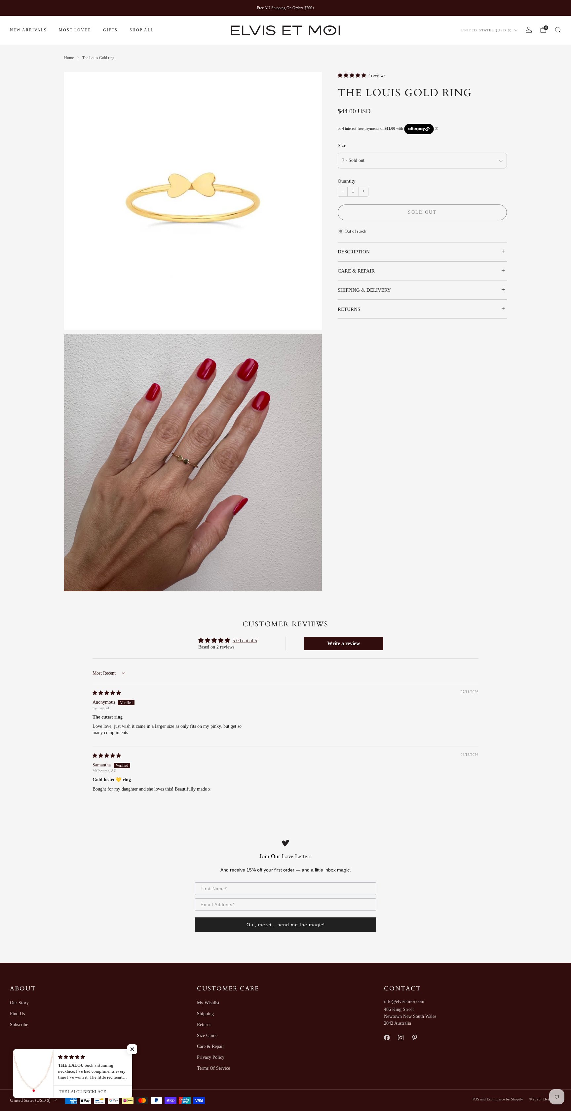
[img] (107, 692)
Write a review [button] (343, 643)
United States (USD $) (486, 30)
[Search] (557, 29)
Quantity (347, 181)
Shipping (205, 1013)
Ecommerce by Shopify (505, 1099)
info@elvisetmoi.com (404, 1001)
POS (476, 1099)
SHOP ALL (142, 30)
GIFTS (110, 30)
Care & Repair (210, 1046)
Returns (204, 1024)
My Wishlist (208, 1002)
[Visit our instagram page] (400, 1038)
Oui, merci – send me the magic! (286, 924)
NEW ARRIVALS (28, 30)
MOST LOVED (75, 30)
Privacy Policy (210, 1057)
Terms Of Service (213, 1068)
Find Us (17, 1013)
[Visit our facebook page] (387, 1038)
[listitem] (285, 8)
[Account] (528, 29)
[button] (352, 75)
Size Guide (207, 1035)
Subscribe (19, 1024)
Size (342, 145)
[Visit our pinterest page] (414, 1038)
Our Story (19, 1002)
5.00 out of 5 (245, 640)
